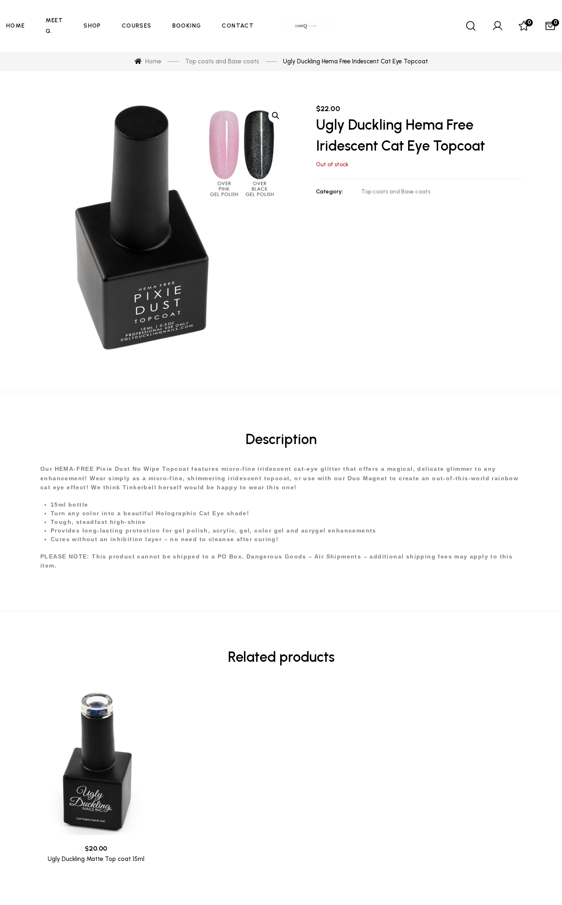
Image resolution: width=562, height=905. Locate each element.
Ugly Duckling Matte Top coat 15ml (96, 859)
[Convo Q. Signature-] (305, 26)
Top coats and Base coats (395, 191)
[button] (275, 115)
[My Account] (497, 26)
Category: (329, 191)
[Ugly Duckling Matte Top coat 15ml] (95, 761)
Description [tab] (281, 439)
